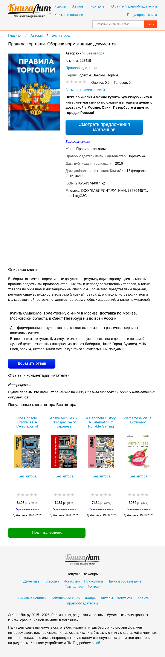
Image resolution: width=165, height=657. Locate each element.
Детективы (31, 581)
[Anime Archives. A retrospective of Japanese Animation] (64, 450)
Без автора (95, 53)
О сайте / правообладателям (134, 6)
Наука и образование (124, 581)
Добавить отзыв (32, 363)
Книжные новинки (69, 15)
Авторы (78, 6)
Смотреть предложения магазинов (104, 127)
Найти (150, 24)
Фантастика (74, 586)
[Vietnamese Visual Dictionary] (138, 450)
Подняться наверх (47, 532)
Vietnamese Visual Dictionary (138, 420)
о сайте (98, 643)
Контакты (97, 6)
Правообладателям (81, 68)
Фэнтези (94, 586)
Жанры (60, 6)
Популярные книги (142, 15)
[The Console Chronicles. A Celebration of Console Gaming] (27, 450)
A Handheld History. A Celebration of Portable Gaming (101, 422)
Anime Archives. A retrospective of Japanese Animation (64, 422)
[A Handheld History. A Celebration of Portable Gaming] (101, 450)
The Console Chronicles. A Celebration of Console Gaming (27, 422)
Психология (93, 581)
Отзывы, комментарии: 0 (85, 90)
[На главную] (29, 11)
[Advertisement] (44, 233)
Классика (52, 581)
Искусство (72, 581)
